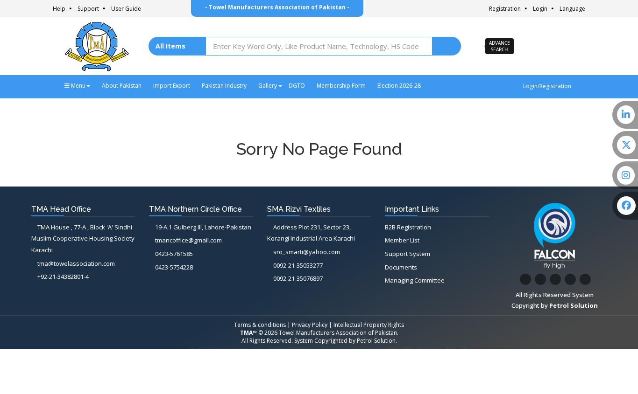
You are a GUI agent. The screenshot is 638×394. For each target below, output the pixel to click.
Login (540, 9)
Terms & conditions (260, 325)
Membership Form (341, 86)
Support (88, 9)
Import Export (171, 86)
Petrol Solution (376, 341)
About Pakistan (122, 86)
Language (572, 9)
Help (59, 9)
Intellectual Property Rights (368, 325)
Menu (77, 86)
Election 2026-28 (399, 86)
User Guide (126, 9)
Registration (505, 9)
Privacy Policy (309, 325)
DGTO (297, 86)
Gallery (267, 86)
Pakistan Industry (224, 86)
